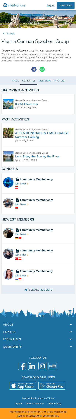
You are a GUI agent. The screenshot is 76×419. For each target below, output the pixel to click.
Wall (15, 80)
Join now (65, 5)
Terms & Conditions (35, 403)
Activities (29, 80)
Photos (59, 80)
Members (45, 80)
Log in (50, 5)
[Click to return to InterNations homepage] (14, 5)
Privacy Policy (54, 403)
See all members (40, 289)
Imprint (18, 403)
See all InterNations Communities (38, 415)
